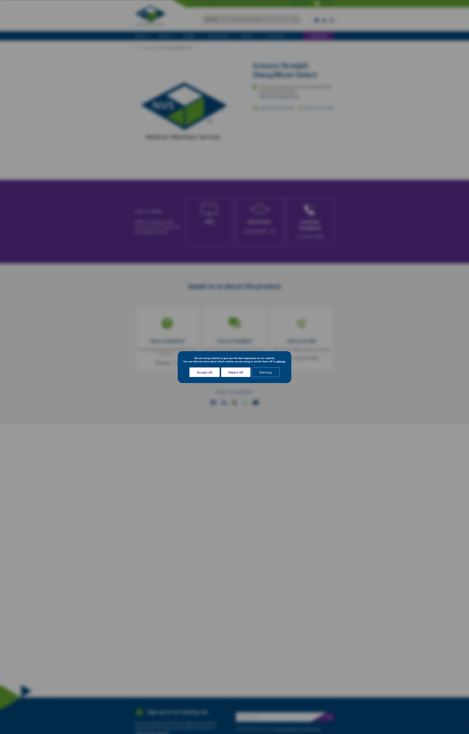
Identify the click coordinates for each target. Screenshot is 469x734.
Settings (265, 372)
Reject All (235, 372)
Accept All (204, 372)
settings (280, 361)
